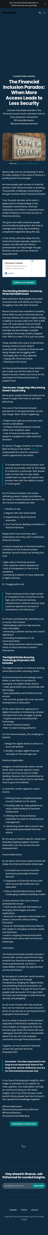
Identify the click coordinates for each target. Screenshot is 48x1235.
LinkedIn (13, 1210)
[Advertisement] (24, 41)
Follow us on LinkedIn (24, 282)
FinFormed (8, 12)
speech (34, 449)
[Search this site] (40, 13)
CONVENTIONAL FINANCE (24, 76)
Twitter (24, 1210)
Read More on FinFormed (24, 1124)
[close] (45, 4)
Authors (34, 1210)
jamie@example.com (24, 1185)
